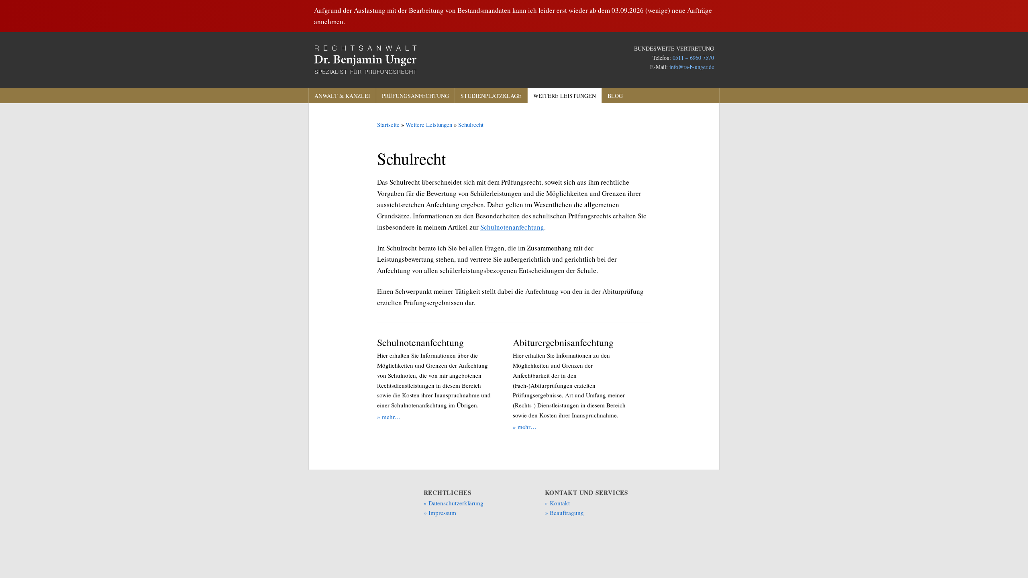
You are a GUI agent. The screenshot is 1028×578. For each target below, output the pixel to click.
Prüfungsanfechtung (415, 96)
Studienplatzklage (491, 96)
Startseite (388, 124)
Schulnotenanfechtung (512, 227)
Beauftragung (567, 513)
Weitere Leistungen (564, 96)
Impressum (442, 513)
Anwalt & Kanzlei (342, 96)
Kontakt (560, 503)
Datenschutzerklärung (455, 503)
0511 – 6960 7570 (693, 57)
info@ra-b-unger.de (691, 67)
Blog (615, 96)
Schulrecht (470, 124)
